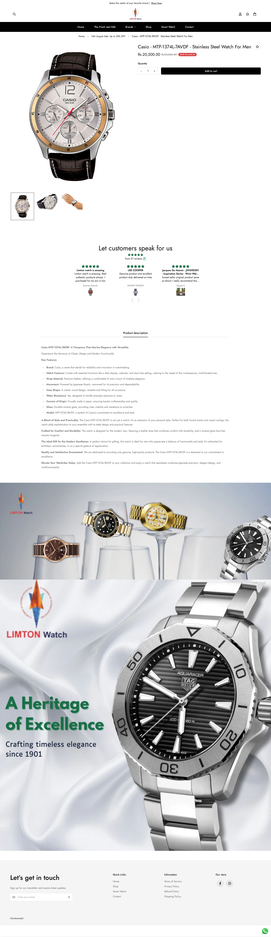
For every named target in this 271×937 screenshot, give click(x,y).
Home (80, 27)
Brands (129, 27)
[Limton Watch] (135, 14)
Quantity (142, 63)
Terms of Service (172, 881)
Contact (189, 27)
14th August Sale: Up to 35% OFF (108, 36)
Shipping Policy (172, 896)
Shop (148, 27)
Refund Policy (171, 891)
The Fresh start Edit (104, 27)
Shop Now (156, 3)
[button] (254, 14)
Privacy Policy (171, 886)
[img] (135, 255)
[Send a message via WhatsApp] (265, 931)
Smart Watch (168, 27)
